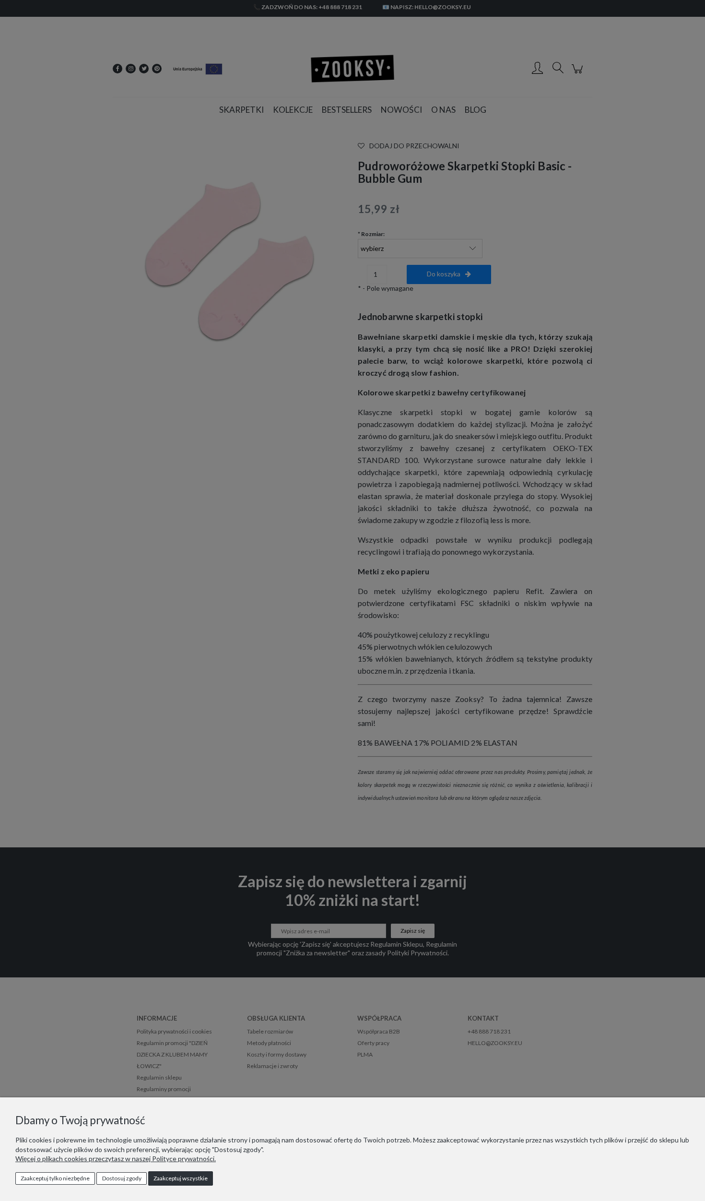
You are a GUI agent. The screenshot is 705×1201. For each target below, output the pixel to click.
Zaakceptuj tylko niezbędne (55, 1178)
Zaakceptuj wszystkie (180, 1178)
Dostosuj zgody (121, 1178)
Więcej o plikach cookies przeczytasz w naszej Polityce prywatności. (115, 1158)
